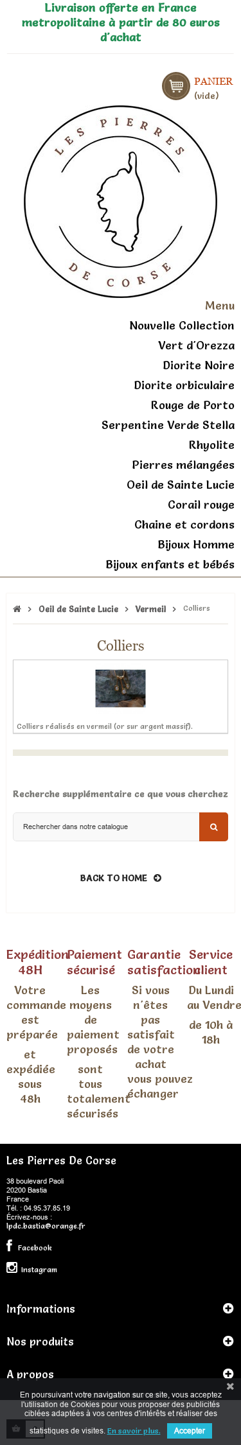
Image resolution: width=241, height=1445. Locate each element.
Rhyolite (212, 444)
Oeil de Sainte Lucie (181, 484)
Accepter (189, 1430)
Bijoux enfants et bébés (170, 564)
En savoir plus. (134, 1430)
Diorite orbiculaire (184, 385)
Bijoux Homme (196, 544)
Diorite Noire (199, 365)
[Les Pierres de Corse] (120, 199)
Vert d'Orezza (196, 345)
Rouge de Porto (193, 405)
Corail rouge (201, 504)
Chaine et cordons (184, 524)
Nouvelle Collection (182, 325)
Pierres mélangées (183, 464)
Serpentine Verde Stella (168, 424)
